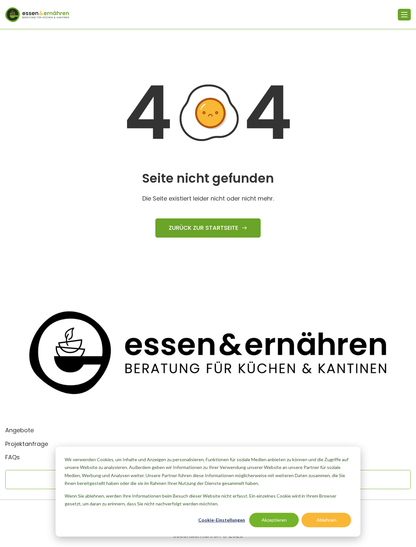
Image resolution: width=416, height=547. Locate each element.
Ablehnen (326, 520)
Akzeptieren (274, 520)
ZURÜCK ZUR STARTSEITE (203, 228)
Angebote (19, 430)
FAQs (12, 457)
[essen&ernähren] (37, 14)
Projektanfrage (26, 444)
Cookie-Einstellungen (221, 520)
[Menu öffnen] (404, 14)
